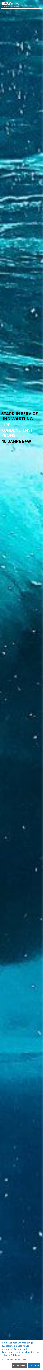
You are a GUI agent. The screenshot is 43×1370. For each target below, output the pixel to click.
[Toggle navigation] (39, 4)
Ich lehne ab (19, 1365)
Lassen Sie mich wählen (14, 1359)
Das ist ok (34, 1365)
